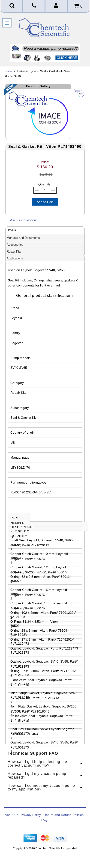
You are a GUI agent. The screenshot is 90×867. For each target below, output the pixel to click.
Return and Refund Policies (64, 815)
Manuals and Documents (23, 237)
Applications (15, 258)
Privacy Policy (31, 815)
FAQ (44, 820)
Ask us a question (23, 220)
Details (11, 230)
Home (8, 71)
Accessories (15, 244)
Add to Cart (45, 202)
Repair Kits (14, 251)
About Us (11, 815)
